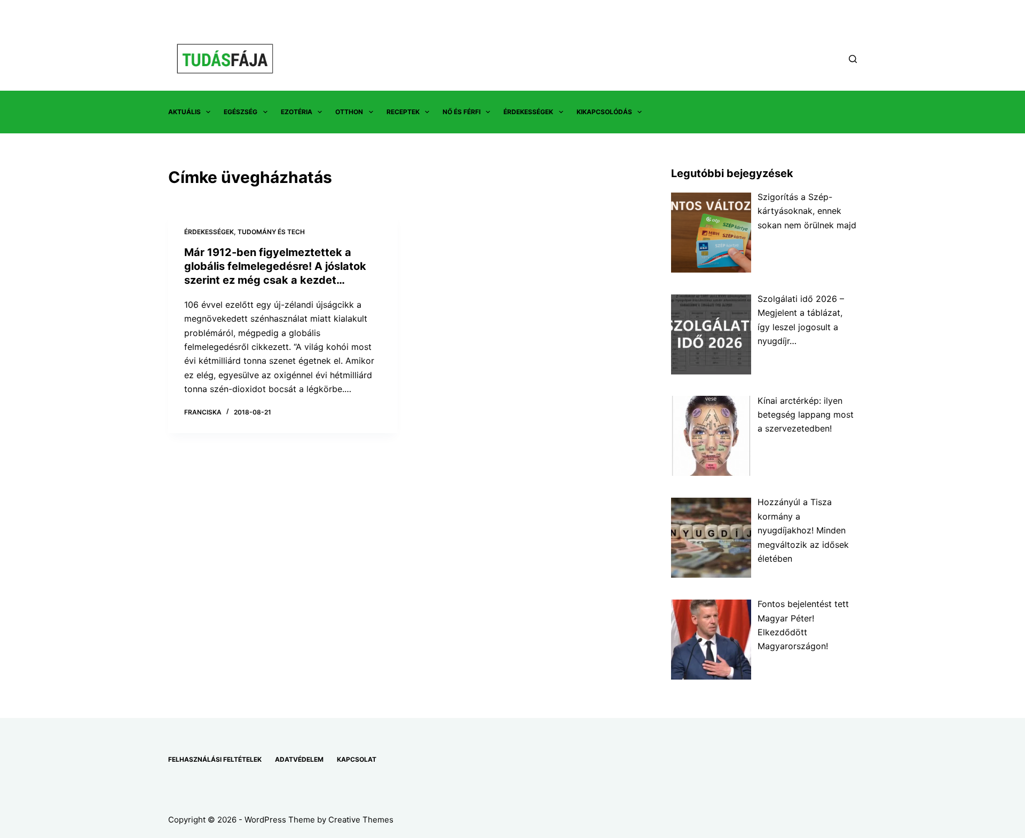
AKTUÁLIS (184, 112)
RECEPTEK (403, 112)
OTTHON (349, 112)
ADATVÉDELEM (299, 759)
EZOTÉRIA (296, 112)
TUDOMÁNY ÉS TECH (271, 232)
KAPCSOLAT (356, 759)
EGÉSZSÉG (240, 112)
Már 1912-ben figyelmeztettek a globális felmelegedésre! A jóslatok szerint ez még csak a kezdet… (275, 266)
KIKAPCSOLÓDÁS (604, 112)
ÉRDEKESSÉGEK (528, 112)
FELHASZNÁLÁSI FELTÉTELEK (215, 759)
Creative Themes (360, 820)
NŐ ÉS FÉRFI (461, 112)
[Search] (853, 59)
